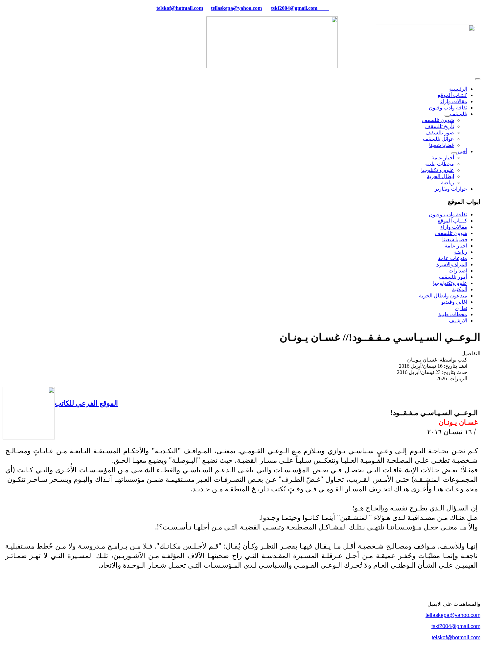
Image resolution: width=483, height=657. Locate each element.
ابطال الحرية (440, 176)
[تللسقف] (447, 116)
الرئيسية (458, 89)
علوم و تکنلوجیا (437, 170)
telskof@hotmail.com (456, 637)
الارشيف (458, 320)
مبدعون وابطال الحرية (443, 295)
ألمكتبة (459, 289)
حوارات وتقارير (451, 189)
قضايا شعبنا (441, 145)
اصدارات (457, 270)
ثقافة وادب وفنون (448, 107)
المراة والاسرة (451, 264)
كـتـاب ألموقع (452, 95)
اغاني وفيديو (454, 302)
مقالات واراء (453, 101)
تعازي (461, 308)
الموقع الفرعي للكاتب (86, 403)
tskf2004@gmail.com (294, 8)
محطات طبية (439, 164)
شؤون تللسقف (438, 120)
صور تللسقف (440, 132)
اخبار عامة (456, 245)
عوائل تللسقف (438, 139)
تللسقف (458, 114)
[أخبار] (454, 153)
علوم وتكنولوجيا (450, 283)
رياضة (447, 182)
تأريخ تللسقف (439, 126)
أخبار (462, 151)
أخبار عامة (442, 157)
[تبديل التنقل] (477, 79)
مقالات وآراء (453, 227)
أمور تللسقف (453, 277)
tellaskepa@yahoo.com (236, 8)
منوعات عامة (452, 258)
